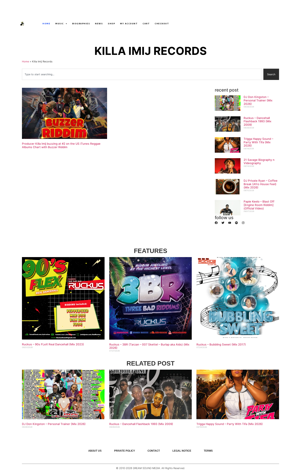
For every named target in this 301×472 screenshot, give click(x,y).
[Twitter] (223, 222)
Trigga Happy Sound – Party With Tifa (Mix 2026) (258, 142)
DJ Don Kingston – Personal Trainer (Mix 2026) (258, 100)
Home (46, 23)
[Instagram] (219, 23)
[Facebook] (216, 222)
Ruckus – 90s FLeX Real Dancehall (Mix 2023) (53, 344)
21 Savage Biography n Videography (259, 161)
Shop (111, 23)
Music (59, 23)
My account (129, 23)
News (99, 23)
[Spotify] (236, 222)
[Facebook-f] (225, 23)
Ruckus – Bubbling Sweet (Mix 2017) (221, 344)
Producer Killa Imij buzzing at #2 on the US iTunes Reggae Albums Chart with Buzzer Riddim (61, 145)
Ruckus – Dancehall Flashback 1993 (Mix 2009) (257, 121)
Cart (146, 23)
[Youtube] (214, 23)
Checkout (162, 23)
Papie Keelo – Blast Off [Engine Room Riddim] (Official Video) (259, 205)
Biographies (81, 23)
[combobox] (142, 74)
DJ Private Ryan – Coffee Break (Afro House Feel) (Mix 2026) (260, 184)
